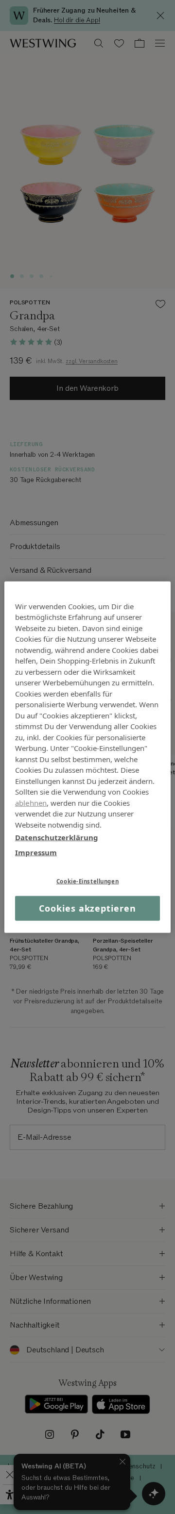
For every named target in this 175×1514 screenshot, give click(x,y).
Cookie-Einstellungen (87, 881)
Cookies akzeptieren (87, 908)
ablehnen (31, 802)
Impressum (36, 852)
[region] (87, 757)
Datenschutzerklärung (56, 837)
